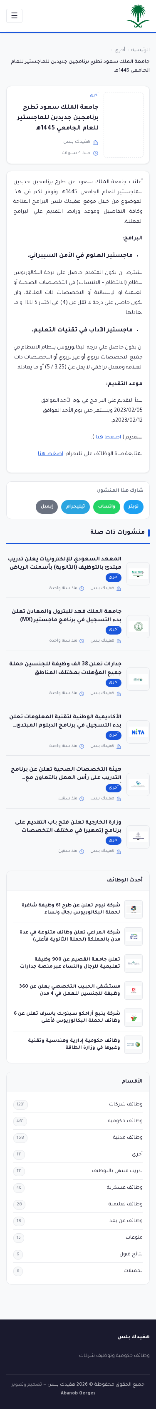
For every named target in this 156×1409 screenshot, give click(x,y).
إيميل (47, 506)
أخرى (94, 95)
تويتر (134, 506)
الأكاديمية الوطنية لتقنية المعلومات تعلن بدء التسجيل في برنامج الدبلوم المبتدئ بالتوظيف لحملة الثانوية (65, 725)
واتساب (106, 506)
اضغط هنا (108, 438)
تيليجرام (75, 506)
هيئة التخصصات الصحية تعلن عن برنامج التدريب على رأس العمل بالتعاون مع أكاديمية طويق (66, 778)
